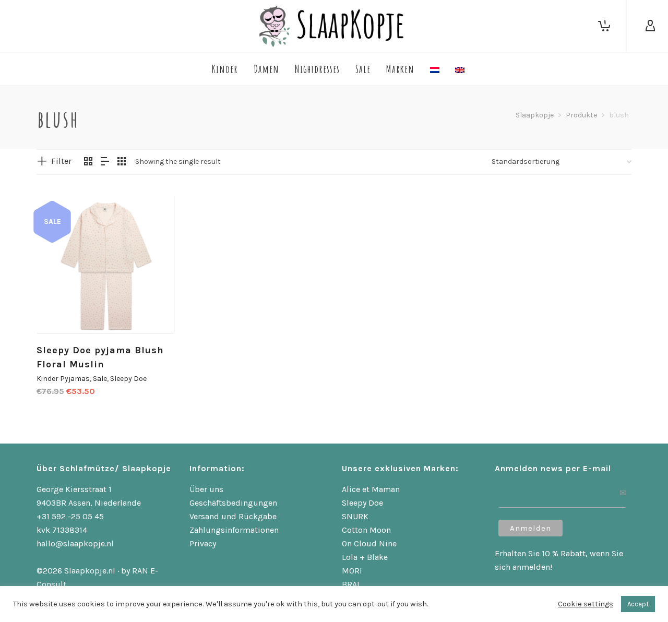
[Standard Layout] (88, 162)
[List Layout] (105, 162)
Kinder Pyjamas (63, 378)
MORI (352, 571)
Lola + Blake (365, 557)
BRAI (351, 584)
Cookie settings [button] (585, 604)
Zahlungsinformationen (234, 530)
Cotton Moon (366, 530)
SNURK (355, 516)
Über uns (206, 489)
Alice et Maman (371, 489)
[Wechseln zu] (434, 69)
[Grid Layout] (121, 162)
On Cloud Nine (369, 543)
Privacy (202, 543)
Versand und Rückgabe (233, 516)
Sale (100, 378)
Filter (61, 161)
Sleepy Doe (128, 378)
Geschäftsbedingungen (233, 503)
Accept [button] (638, 604)
